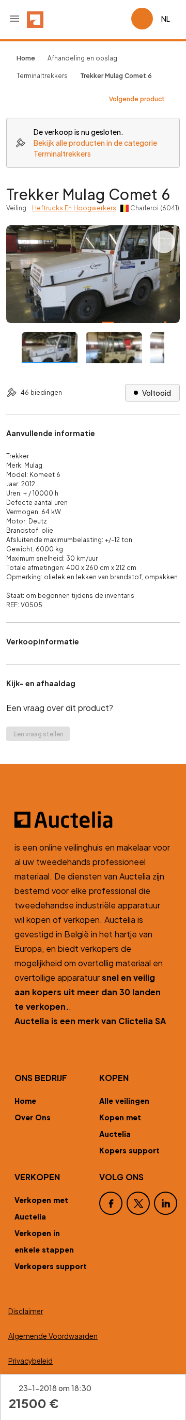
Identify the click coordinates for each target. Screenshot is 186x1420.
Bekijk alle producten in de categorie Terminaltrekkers (95, 148)
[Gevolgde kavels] (118, 18)
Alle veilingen (124, 1100)
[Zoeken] (94, 18)
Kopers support (129, 1150)
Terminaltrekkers (42, 76)
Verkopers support (50, 1266)
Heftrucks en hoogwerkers (74, 208)
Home (25, 1100)
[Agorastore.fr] (93, 819)
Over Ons (32, 1117)
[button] (14, 18)
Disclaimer (25, 1311)
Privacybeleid (30, 1360)
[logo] (35, 18)
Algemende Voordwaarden (53, 1336)
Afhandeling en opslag (82, 58)
